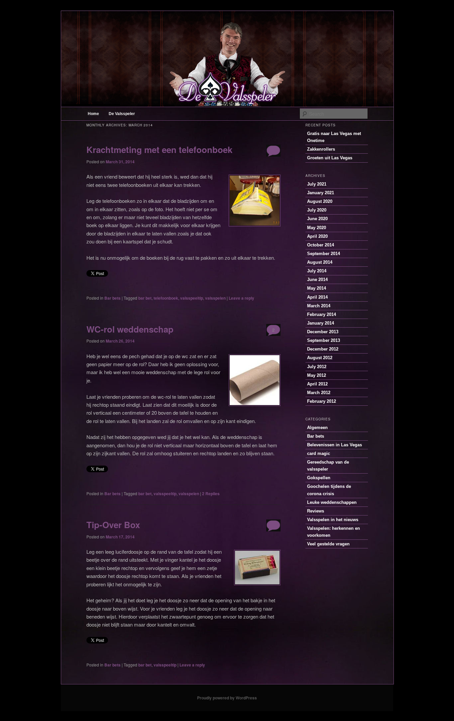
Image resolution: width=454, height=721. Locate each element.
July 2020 (316, 210)
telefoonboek (166, 298)
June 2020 (317, 218)
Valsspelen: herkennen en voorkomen (333, 532)
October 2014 (320, 244)
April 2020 (317, 236)
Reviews (315, 510)
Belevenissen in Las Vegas (334, 444)
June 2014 (317, 279)
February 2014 (321, 314)
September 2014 (323, 253)
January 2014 (320, 323)
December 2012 (322, 349)
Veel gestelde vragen (328, 543)
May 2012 (316, 375)
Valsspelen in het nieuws (332, 519)
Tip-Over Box (113, 524)
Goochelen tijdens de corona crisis (329, 490)
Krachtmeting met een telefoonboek (159, 149)
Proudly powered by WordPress (227, 698)
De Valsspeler (122, 113)
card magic (318, 453)
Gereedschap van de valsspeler (328, 466)
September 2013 (323, 340)
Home (93, 113)
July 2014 (316, 270)
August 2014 (319, 262)
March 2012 (318, 392)
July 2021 (316, 184)
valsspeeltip (191, 298)
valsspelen (215, 298)
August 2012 (319, 357)
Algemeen (317, 427)
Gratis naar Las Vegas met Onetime (334, 137)
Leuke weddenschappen (332, 502)
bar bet (145, 298)
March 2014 (318, 305)
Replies (211, 494)
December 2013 (322, 331)
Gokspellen (318, 477)
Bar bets (112, 298)
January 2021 (320, 192)
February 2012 (321, 401)
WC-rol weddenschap (129, 329)
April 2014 (317, 297)
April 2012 (317, 383)
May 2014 (316, 288)
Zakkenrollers (321, 149)
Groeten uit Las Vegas (329, 157)
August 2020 (319, 201)
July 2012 (316, 366)
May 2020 (316, 227)
